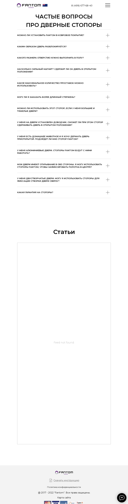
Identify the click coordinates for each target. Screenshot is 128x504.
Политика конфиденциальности (64, 487)
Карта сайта (64, 497)
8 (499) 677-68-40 (81, 5)
